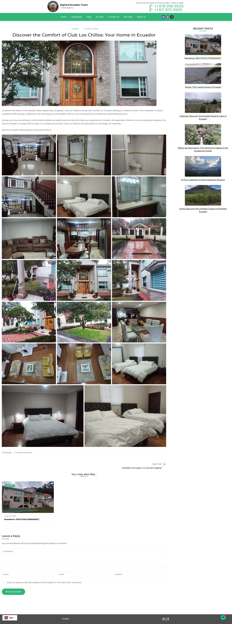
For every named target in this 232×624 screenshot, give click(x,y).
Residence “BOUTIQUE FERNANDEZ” (22, 519)
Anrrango (8, 452)
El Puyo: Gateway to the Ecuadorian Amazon (203, 180)
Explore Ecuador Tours (74, 5)
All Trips (99, 17)
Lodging (75, 29)
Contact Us (113, 17)
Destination (76, 17)
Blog (89, 17)
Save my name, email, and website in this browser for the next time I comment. (44, 582)
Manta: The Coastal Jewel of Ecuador (203, 87)
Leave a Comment (24, 452)
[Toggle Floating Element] (223, 617)
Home (63, 17)
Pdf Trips (128, 17)
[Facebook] (163, 17)
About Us (141, 17)
